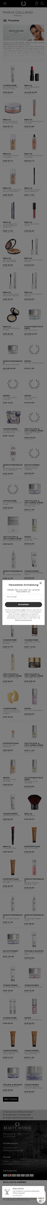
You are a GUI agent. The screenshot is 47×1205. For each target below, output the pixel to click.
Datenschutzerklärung (23, 620)
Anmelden (23, 604)
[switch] (41, 1201)
